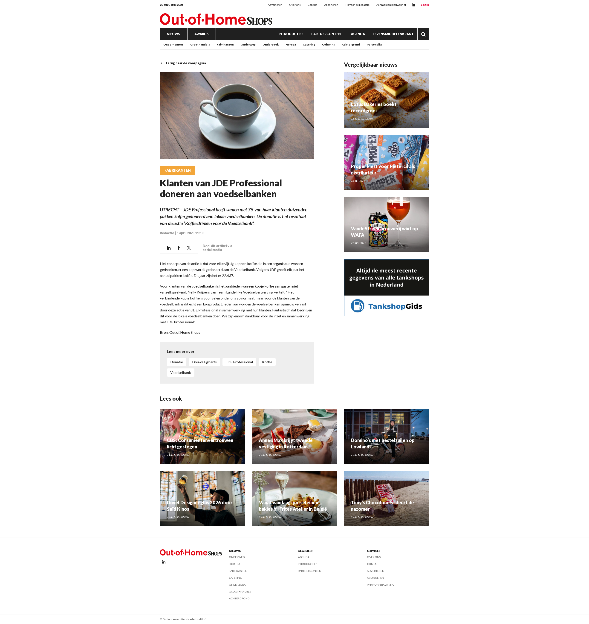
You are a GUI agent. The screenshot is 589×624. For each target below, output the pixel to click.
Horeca (291, 44)
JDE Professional (239, 362)
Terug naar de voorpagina (185, 63)
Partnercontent (327, 34)
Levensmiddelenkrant (393, 34)
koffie (267, 362)
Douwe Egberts (204, 362)
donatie (176, 362)
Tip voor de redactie (357, 4)
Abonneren (331, 4)
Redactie (167, 233)
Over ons (295, 4)
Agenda (358, 34)
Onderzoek (271, 44)
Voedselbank (180, 372)
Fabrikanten (225, 44)
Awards (201, 34)
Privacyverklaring (380, 584)
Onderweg (248, 44)
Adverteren (275, 4)
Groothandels (200, 44)
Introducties (290, 34)
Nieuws (173, 34)
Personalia (374, 44)
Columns (328, 44)
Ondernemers (173, 44)
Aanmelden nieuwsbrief (391, 4)
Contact (312, 4)
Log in (425, 4)
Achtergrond (351, 44)
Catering (309, 44)
